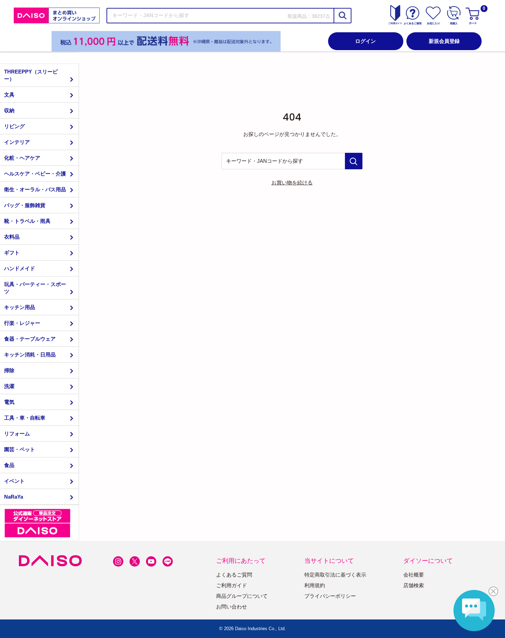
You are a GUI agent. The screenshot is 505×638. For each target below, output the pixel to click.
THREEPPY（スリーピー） (31, 75)
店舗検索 (413, 585)
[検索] (342, 16)
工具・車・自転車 (24, 418)
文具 (9, 95)
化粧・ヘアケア (22, 158)
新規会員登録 (444, 41)
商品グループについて (242, 596)
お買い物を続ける (292, 182)
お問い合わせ (231, 606)
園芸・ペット (19, 449)
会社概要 (413, 575)
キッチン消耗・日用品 (30, 354)
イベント (14, 481)
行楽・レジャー (22, 323)
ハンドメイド (19, 268)
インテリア (17, 142)
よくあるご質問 (234, 575)
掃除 (9, 370)
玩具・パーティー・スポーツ (35, 287)
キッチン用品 (19, 307)
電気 (9, 402)
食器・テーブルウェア (30, 339)
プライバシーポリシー (330, 596)
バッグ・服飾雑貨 (24, 205)
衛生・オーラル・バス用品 (35, 189)
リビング (14, 126)
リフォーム (17, 433)
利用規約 (314, 585)
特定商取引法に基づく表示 (335, 575)
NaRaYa (13, 497)
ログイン (365, 41)
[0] (473, 15)
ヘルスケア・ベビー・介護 (35, 173)
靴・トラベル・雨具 (27, 221)
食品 (9, 465)
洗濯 (9, 386)
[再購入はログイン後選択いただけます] (454, 15)
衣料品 (12, 237)
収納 (9, 110)
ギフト (12, 252)
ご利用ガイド (231, 585)
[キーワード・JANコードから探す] (353, 161)
